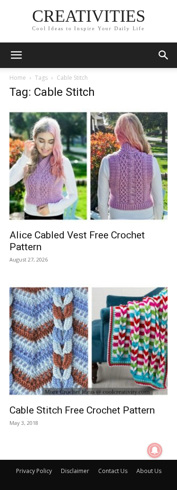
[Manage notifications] (154, 450)
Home (17, 78)
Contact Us (112, 471)
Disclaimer (75, 471)
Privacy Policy (34, 471)
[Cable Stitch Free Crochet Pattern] (88, 341)
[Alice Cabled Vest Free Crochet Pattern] (88, 166)
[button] (16, 55)
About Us (148, 471)
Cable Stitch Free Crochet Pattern (82, 410)
